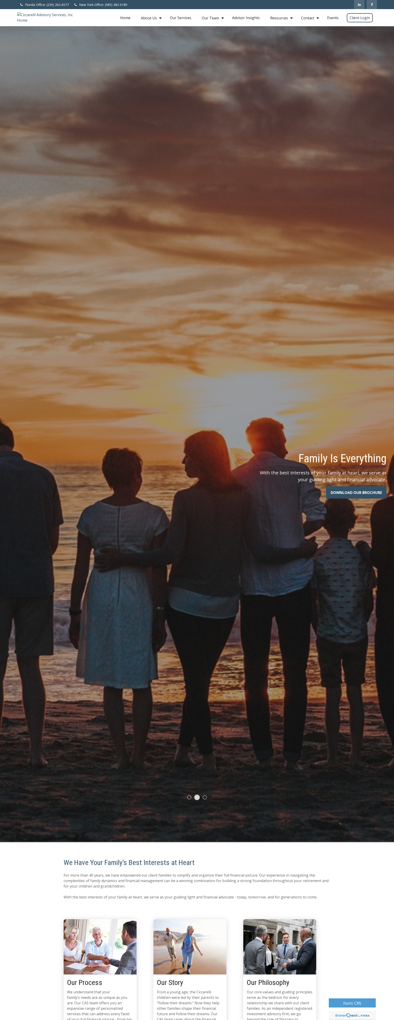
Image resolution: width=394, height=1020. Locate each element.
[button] (125, 18)
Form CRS (352, 1003)
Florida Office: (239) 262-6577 (47, 5)
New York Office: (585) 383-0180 (103, 5)
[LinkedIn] (359, 4)
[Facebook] (372, 4)
